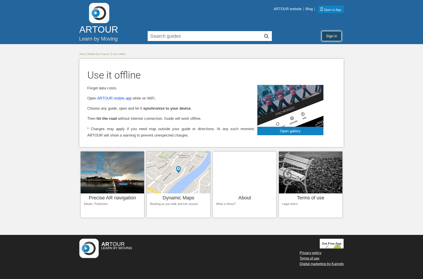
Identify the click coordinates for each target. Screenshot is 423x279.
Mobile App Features (99, 54)
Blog (309, 9)
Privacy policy (310, 253)
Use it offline (119, 54)
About (82, 54)
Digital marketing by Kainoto (322, 264)
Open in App (332, 9)
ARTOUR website (288, 9)
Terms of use (309, 258)
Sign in (331, 36)
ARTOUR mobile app (114, 98)
